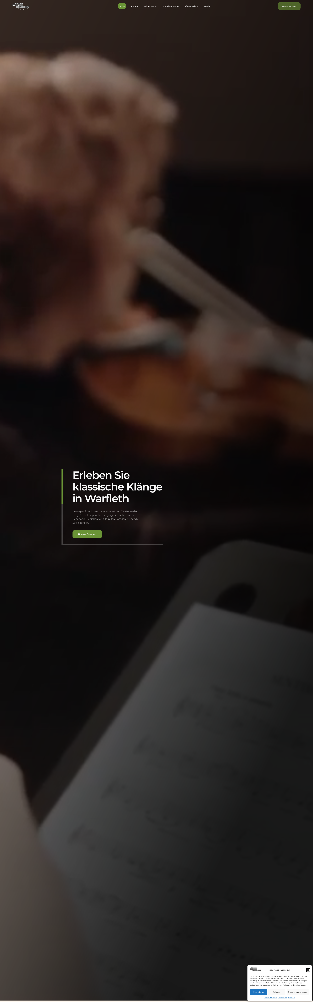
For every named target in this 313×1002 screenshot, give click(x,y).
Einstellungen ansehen (298, 992)
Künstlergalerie (191, 6)
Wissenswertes (150, 6)
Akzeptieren (258, 992)
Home (122, 6)
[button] (308, 970)
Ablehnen (277, 992)
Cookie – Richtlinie (270, 998)
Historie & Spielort (171, 6)
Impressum (291, 998)
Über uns (134, 6)
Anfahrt (207, 6)
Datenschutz (282, 998)
